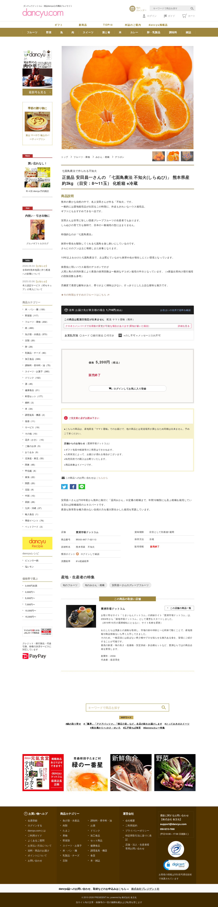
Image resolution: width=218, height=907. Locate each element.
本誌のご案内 (133, 24)
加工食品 (95, 835)
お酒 (92, 825)
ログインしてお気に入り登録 (130, 388)
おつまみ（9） (32, 452)
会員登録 (32, 820)
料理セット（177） (34, 396)
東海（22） (30, 477)
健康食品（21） (33, 390)
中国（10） (30, 495)
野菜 (49, 32)
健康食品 (95, 845)
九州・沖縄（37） (34, 508)
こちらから (102, 477)
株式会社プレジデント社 (145, 889)
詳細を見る (184, 325)
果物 (65, 835)
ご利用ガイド (35, 835)
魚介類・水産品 (71, 820)
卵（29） (29, 346)
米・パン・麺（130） (35, 309)
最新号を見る (37, 92)
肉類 (65, 825)
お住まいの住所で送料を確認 (175, 310)
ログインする (35, 825)
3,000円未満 (31, 585)
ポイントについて (37, 855)
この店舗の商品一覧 (180, 608)
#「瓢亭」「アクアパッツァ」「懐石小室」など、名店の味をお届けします (123, 723)
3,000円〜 (30, 592)
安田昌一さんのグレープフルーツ (130, 585)
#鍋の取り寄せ (73, 723)
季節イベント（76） (35, 520)
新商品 (83, 24)
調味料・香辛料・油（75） (38, 365)
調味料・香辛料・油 (101, 820)
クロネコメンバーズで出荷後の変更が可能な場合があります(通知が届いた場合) (107, 325)
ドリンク (95, 830)
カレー (134, 32)
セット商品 (96, 840)
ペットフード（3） (34, 526)
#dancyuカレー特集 (154, 727)
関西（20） (30, 483)
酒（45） (29, 383)
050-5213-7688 (167, 829)
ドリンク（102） (33, 377)
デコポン (119, 157)
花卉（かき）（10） (35, 439)
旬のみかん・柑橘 (95, 585)
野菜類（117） (32, 315)
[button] (176, 865)
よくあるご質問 (36, 840)
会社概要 (130, 820)
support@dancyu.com (173, 824)
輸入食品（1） (32, 514)
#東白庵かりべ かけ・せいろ (105, 727)
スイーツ (88, 32)
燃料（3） (30, 402)
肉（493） (30, 327)
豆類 (65, 860)
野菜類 (66, 840)
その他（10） (31, 433)
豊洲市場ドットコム (87, 532)
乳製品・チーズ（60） (36, 352)
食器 (92, 855)
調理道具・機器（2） (35, 414)
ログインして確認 (90, 554)
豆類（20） (30, 340)
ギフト (59, 24)
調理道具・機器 (98, 850)
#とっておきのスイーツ (177, 723)
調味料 (173, 32)
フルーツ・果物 (82, 157)
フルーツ (32, 32)
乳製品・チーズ (71, 855)
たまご (66, 830)
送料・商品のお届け (38, 850)
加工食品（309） (33, 359)
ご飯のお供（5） (33, 446)
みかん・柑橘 (103, 157)
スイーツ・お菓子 (72, 845)
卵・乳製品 (153, 32)
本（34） (29, 408)
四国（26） (30, 502)
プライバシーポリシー (137, 830)
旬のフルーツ (70, 585)
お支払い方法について (40, 845)
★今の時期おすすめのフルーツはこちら (83, 294)
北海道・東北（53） (35, 458)
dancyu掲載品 (158, 24)
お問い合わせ (35, 860)
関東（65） (30, 464)
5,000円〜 (30, 598)
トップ (64, 157)
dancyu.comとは (37, 830)
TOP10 (108, 24)
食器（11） (30, 421)
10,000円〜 (30, 610)
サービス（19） (33, 427)
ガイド (171, 15)
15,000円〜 (30, 616)
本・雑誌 (95, 860)
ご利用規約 (131, 825)
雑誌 (188, 32)
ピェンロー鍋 (31, 560)
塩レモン (29, 566)
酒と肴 (106, 32)
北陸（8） (30, 489)
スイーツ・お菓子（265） (38, 371)
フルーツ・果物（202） (37, 321)
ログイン (152, 15)
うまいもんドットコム (134, 615)
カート (191, 15)
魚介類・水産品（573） (37, 334)
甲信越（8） (31, 470)
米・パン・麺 (70, 850)
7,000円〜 (30, 604)
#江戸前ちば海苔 (132, 727)
